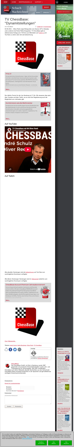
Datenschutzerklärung (27, 438)
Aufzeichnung (30, 272)
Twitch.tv (41, 33)
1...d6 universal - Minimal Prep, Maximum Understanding (64, 50)
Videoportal (35, 279)
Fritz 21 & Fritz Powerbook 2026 (64, 352)
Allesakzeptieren (66, 442)
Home (14, 2)
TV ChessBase (38, 345)
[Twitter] (15, 349)
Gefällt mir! (40, 26)
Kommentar (8, 393)
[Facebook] (10, 349)
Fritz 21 (8, 74)
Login (66, 2)
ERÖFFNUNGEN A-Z (25, 2)
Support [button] (38, 2)
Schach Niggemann (43, 358)
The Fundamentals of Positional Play (63, 380)
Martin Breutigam (21, 345)
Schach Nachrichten (20, 9)
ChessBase (15, 364)
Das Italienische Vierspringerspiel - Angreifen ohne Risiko (64, 410)
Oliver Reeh (30, 345)
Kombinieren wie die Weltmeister (19, 103)
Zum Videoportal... (10, 341)
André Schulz (13, 345)
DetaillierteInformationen (41, 442)
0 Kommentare (47, 26)
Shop (5, 2)
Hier (28, 437)
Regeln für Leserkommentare (12, 383)
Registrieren (20, 390)
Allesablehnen (54, 442)
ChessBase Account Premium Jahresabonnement (25, 285)
